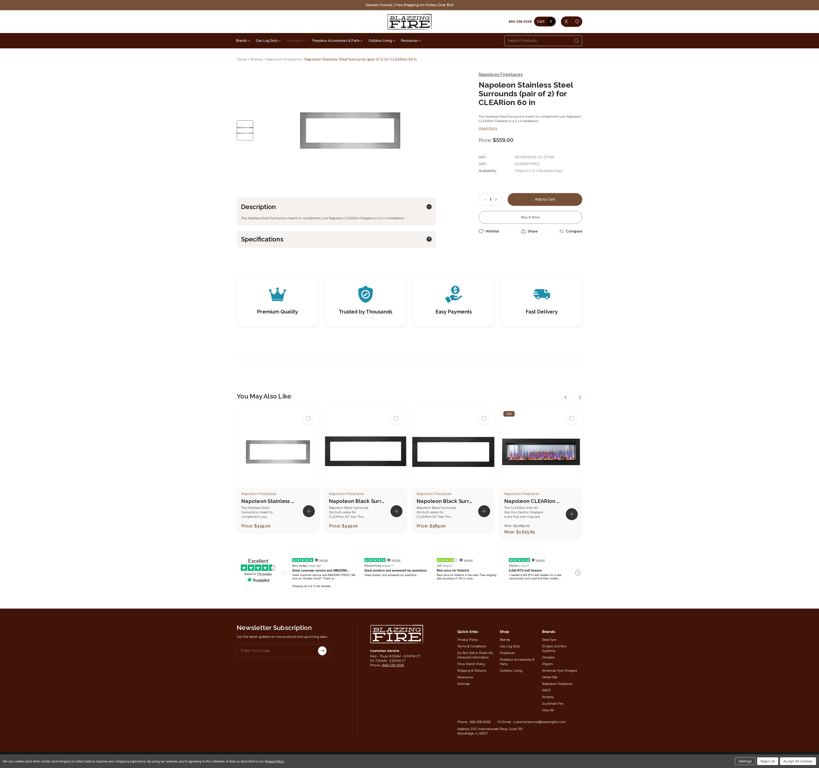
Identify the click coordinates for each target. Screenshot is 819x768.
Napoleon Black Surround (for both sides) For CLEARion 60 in (356, 501)
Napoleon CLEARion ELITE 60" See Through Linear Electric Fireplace (532, 501)
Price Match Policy (471, 664)
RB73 (546, 690)
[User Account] (566, 22)
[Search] (576, 40)
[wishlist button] (577, 22)
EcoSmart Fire (552, 704)
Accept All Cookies (798, 761)
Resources (409, 41)
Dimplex (548, 657)
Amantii (548, 697)
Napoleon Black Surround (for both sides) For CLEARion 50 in (444, 501)
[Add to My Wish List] (308, 446)
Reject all (768, 761)
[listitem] (278, 470)
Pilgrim (547, 664)
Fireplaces (294, 41)
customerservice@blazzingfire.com (539, 722)
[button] (566, 397)
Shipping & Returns (471, 671)
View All (548, 710)
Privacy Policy (467, 640)
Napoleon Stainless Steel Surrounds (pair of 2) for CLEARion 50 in (269, 501)
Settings (745, 761)
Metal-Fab (549, 677)
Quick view (308, 432)
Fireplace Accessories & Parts (336, 41)
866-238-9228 (480, 722)
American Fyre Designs (559, 671)
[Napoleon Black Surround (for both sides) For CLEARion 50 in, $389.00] (453, 452)
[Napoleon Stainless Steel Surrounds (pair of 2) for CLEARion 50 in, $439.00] (278, 452)
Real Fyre (549, 640)
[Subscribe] (322, 650)
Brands (241, 41)
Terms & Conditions (471, 646)
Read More (488, 128)
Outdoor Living (380, 41)
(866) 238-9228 (393, 665)
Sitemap (463, 684)
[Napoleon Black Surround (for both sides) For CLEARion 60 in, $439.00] (366, 452)
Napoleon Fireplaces (557, 684)
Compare (574, 231)
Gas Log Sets (266, 41)
